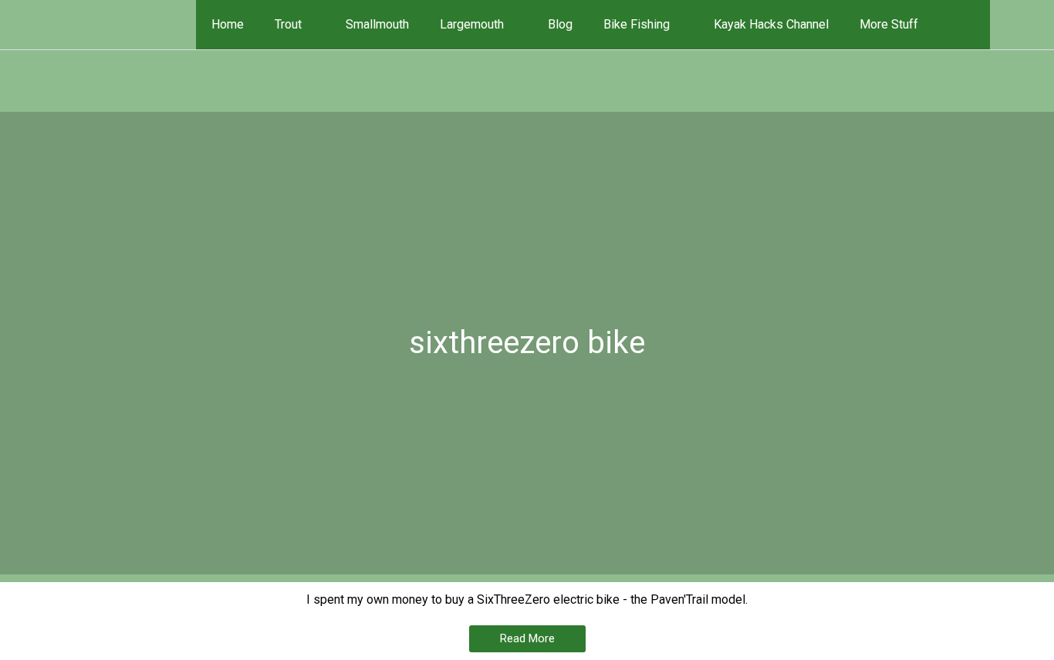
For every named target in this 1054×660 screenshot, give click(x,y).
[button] (968, 24)
